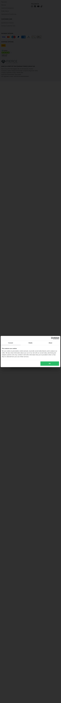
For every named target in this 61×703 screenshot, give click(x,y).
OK (50, 363)
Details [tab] (30, 342)
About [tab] (50, 342)
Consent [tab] (10, 342)
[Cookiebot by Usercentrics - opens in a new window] (52, 338)
